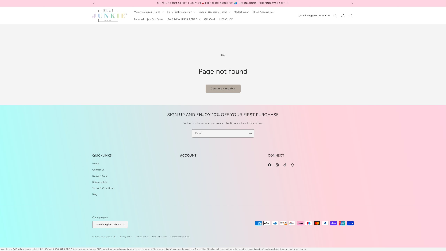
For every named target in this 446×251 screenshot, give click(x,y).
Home (95, 163)
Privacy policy (126, 236)
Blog (94, 194)
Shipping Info (100, 182)
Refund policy (142, 236)
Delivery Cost (99, 176)
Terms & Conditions (103, 188)
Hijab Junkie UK (108, 236)
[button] (148, 12)
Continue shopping (223, 88)
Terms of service (159, 236)
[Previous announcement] (93, 3)
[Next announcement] (352, 3)
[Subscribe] (250, 133)
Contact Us (98, 169)
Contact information (180, 236)
